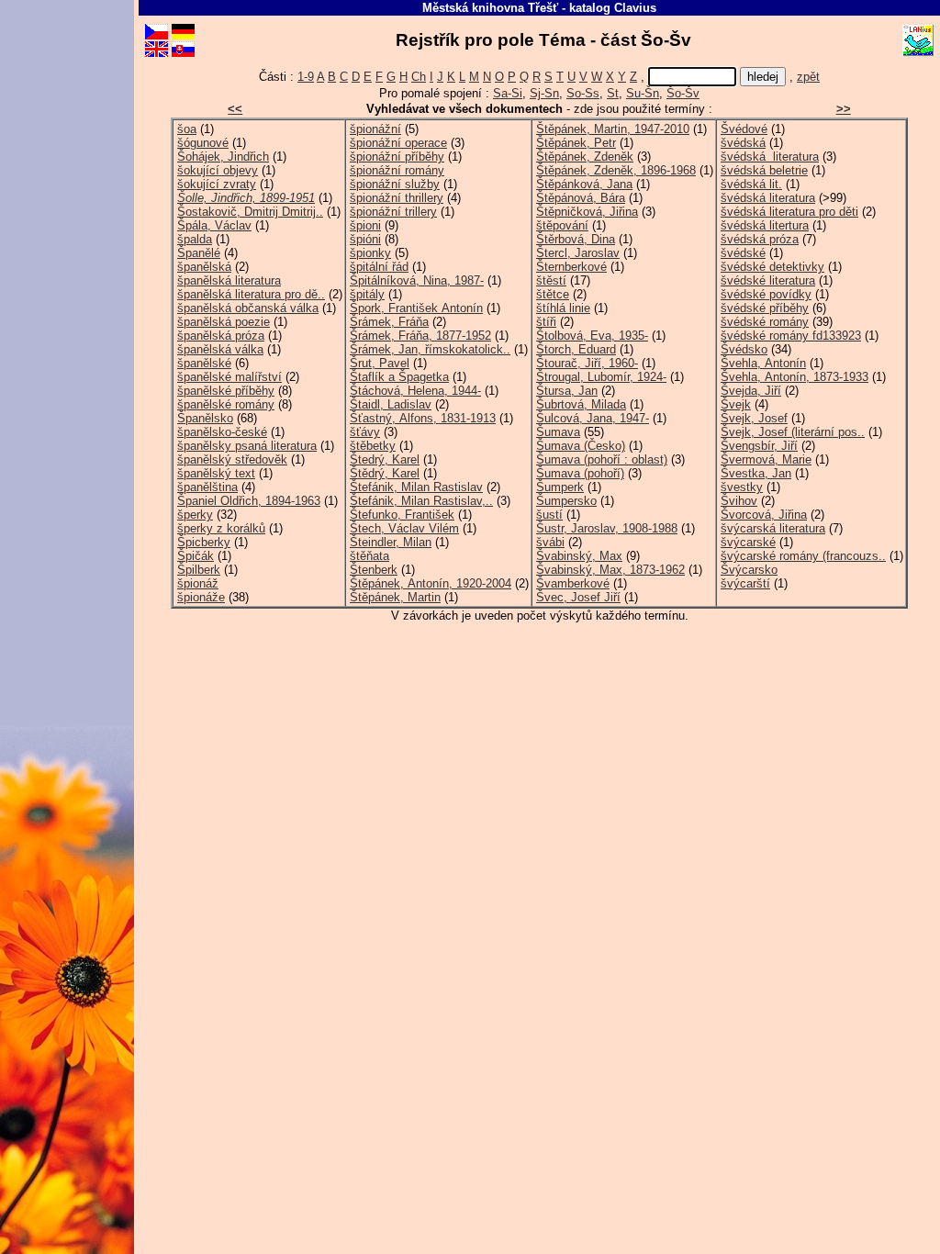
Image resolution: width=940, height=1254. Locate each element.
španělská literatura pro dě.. (251, 294)
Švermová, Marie (766, 459)
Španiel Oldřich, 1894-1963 (248, 501)
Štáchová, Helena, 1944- (415, 390)
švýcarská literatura (773, 528)
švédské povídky (766, 294)
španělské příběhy (225, 390)
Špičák (195, 556)
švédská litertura (765, 225)
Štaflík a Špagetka (399, 377)
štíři (546, 322)
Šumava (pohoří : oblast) (601, 459)
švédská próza (760, 239)
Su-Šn (642, 93)
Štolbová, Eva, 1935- (592, 335)
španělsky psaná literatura (247, 446)
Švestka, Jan (756, 473)
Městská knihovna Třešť (490, 8)
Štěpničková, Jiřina (587, 211)
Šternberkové (571, 267)
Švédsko (744, 349)
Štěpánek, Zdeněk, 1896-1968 (616, 170)
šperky (195, 514)
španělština (207, 487)
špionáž (197, 583)
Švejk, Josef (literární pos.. (793, 432)
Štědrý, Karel (385, 473)
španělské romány (225, 404)
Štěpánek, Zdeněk (584, 156)
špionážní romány (397, 170)
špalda (194, 239)
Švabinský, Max (579, 556)
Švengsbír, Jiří (759, 446)
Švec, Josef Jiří (578, 597)
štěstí (551, 280)
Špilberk (198, 570)
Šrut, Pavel (379, 363)
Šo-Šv (682, 93)
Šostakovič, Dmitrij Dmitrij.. (250, 211)
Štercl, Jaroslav (578, 253)
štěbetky (373, 446)
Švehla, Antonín (763, 363)
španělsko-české (222, 432)
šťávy (365, 432)
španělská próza (220, 335)
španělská (204, 267)
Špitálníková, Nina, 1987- (417, 280)
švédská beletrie (764, 170)
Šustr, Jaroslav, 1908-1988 (606, 528)
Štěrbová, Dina (575, 239)
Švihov (739, 501)
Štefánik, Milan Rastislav (416, 487)
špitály (367, 294)
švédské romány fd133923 (791, 335)
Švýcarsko (749, 570)
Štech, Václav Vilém (404, 528)
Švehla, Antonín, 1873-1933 (794, 377)
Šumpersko (566, 501)
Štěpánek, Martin (395, 597)
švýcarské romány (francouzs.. (803, 556)
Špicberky (203, 542)
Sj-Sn (544, 93)
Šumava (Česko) (580, 446)
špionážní (375, 129)
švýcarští (745, 583)
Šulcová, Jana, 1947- (592, 418)
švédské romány (765, 322)
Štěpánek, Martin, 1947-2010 (612, 129)
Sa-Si (507, 93)
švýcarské (748, 542)
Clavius (635, 8)
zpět (808, 77)
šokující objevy (217, 170)
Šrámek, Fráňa (389, 322)
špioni (365, 225)
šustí (549, 514)
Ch (418, 77)
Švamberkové (573, 583)
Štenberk (373, 570)
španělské (204, 363)
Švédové (744, 129)
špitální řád (379, 267)
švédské (743, 253)
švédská (743, 143)
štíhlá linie (563, 308)
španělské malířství (229, 377)
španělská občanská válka (248, 308)
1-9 (305, 77)
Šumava (558, 432)
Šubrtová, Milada (581, 404)
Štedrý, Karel (385, 459)
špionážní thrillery (396, 198)
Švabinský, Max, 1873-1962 (610, 570)
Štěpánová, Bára (580, 198)
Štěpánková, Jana (584, 184)
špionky (370, 253)
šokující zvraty (216, 184)
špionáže (201, 597)
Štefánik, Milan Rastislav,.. (421, 501)
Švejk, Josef (754, 418)
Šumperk (560, 487)
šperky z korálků (221, 528)
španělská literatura (229, 280)
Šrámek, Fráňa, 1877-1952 (420, 335)
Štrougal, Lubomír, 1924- (601, 377)
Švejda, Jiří (751, 390)
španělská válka (220, 349)
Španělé (198, 253)
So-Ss (582, 93)
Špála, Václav (214, 225)
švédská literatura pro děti (789, 211)
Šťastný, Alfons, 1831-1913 (423, 418)
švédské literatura (768, 280)
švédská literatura (770, 156)
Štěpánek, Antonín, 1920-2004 (430, 583)
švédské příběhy (765, 308)
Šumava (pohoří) (580, 473)
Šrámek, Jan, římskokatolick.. (430, 349)
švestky (742, 487)
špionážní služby (395, 184)
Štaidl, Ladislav (390, 404)
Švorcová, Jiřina (764, 514)
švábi (550, 542)
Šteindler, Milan (390, 542)
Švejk (736, 404)
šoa (186, 129)
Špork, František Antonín (416, 308)
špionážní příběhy (397, 156)
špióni (365, 239)
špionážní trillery (393, 211)
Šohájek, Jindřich (223, 156)
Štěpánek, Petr (576, 143)
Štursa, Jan (567, 390)
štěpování (562, 225)
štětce (552, 294)
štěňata (369, 556)
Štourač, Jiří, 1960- (587, 363)
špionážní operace (398, 143)
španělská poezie (223, 322)
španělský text (216, 473)
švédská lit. (751, 184)
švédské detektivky (772, 267)
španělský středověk (232, 459)
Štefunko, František (402, 514)
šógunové (203, 143)
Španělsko (205, 418)
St (613, 93)
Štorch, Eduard (576, 349)
